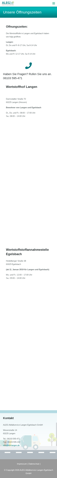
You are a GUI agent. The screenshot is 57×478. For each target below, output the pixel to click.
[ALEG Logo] (8, 3)
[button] (54, 3)
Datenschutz (34, 464)
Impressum (22, 464)
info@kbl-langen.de (11, 445)
